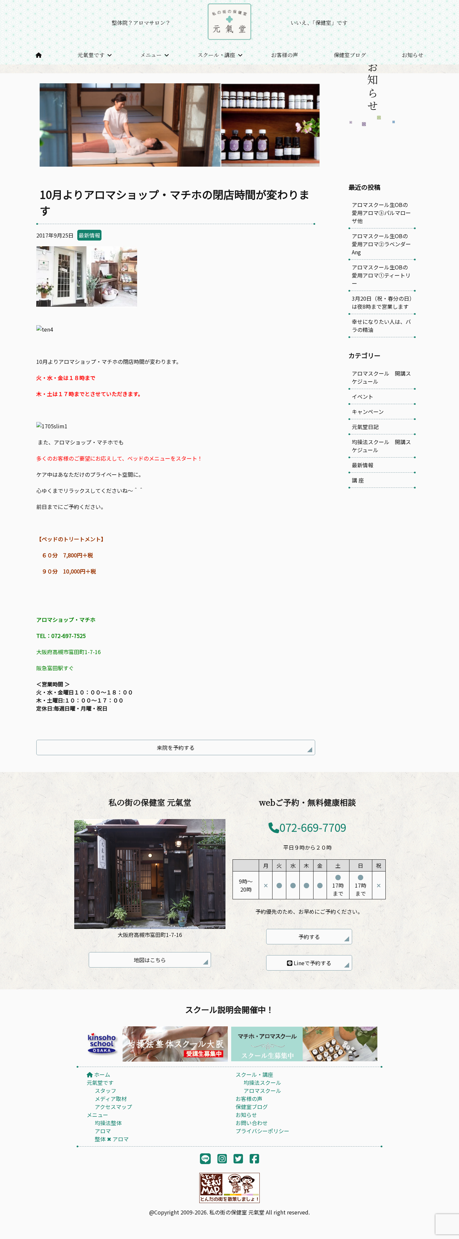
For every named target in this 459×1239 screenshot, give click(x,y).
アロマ (103, 1131)
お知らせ (412, 55)
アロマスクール (262, 1090)
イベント (362, 396)
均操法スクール (262, 1082)
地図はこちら (150, 960)
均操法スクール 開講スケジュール (381, 446)
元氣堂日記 (365, 427)
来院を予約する (176, 747)
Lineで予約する (311, 963)
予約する (309, 937)
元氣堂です (91, 55)
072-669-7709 (312, 827)
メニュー (151, 55)
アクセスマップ (113, 1107)
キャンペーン (368, 412)
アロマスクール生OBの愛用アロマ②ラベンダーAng (381, 244)
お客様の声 (284, 55)
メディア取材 (111, 1099)
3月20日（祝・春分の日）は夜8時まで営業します (382, 302)
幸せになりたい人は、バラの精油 (381, 325)
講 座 (358, 480)
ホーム (101, 1074)
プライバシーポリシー (262, 1131)
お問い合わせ (252, 1123)
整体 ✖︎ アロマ (112, 1139)
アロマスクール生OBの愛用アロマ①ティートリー (381, 275)
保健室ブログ (350, 55)
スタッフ (105, 1090)
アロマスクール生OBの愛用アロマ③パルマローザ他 (381, 213)
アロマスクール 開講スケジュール (381, 377)
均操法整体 (108, 1123)
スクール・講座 (216, 55)
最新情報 (89, 235)
